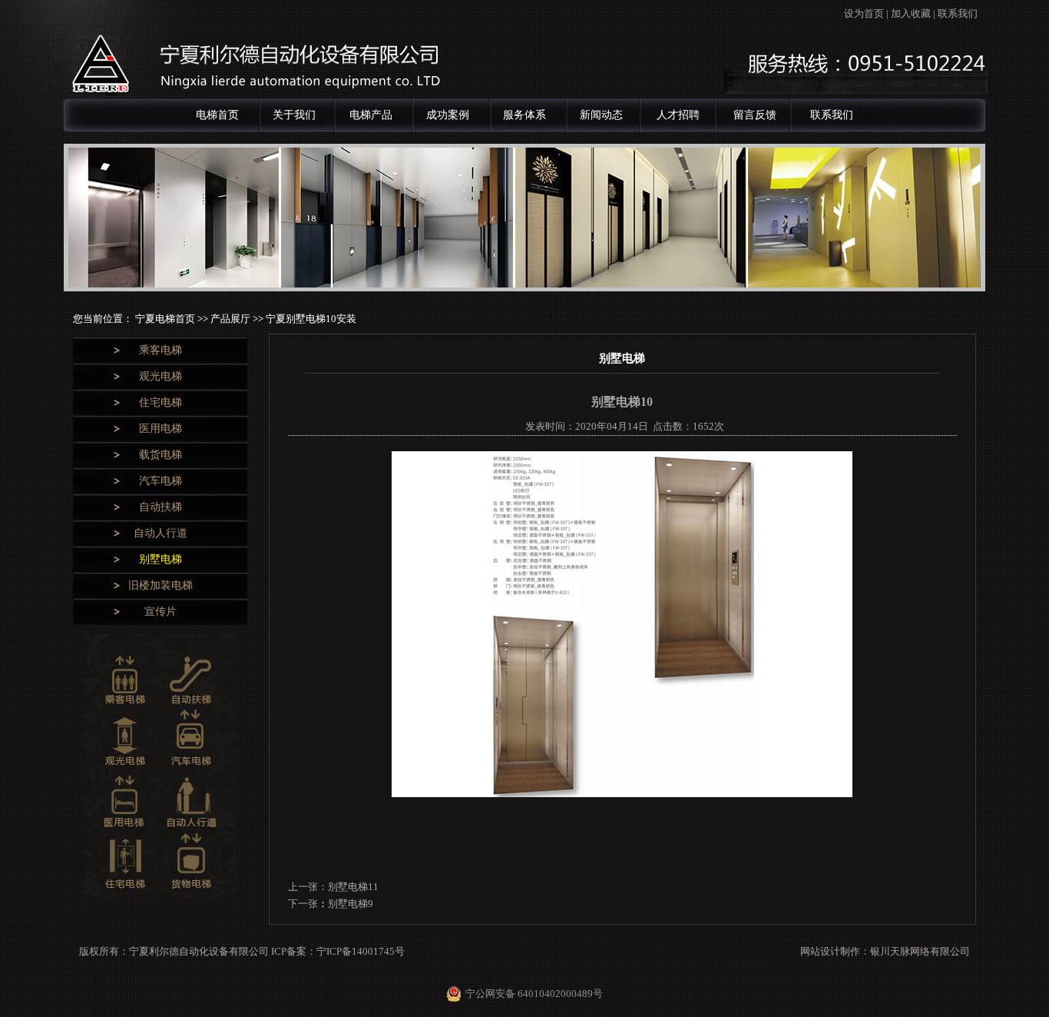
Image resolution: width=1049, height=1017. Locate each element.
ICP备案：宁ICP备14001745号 (338, 951)
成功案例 (447, 115)
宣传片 (160, 611)
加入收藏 (911, 13)
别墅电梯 (160, 559)
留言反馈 (754, 115)
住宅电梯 (160, 402)
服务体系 (524, 115)
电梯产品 (370, 115)
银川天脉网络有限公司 (920, 951)
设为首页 (864, 13)
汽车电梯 (160, 481)
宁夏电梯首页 (166, 318)
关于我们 (294, 115)
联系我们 (958, 13)
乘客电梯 (160, 350)
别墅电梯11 (353, 886)
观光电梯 (160, 376)
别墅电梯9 (350, 903)
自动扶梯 (160, 507)
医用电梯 (160, 428)
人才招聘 (678, 115)
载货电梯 (160, 454)
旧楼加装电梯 (160, 585)
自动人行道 (160, 533)
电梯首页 (217, 115)
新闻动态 (601, 115)
